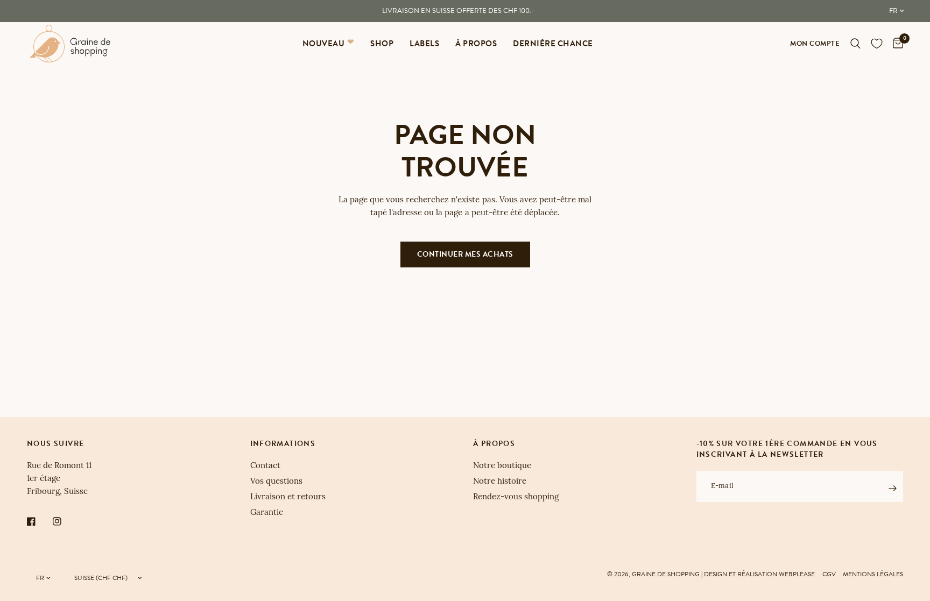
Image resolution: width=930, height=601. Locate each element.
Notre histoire (499, 482)
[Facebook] (39, 521)
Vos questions (276, 482)
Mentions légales (873, 574)
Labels (424, 44)
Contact (265, 466)
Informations (283, 444)
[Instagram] (64, 521)
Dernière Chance (553, 44)
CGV (829, 574)
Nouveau (323, 44)
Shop (381, 44)
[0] (895, 43)
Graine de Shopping (666, 574)
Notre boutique (502, 466)
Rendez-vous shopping (516, 497)
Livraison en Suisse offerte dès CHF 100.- (458, 10)
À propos (476, 44)
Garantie (266, 513)
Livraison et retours (288, 497)
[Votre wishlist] (876, 43)
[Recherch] (855, 43)
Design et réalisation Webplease (759, 574)
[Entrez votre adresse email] (892, 488)
